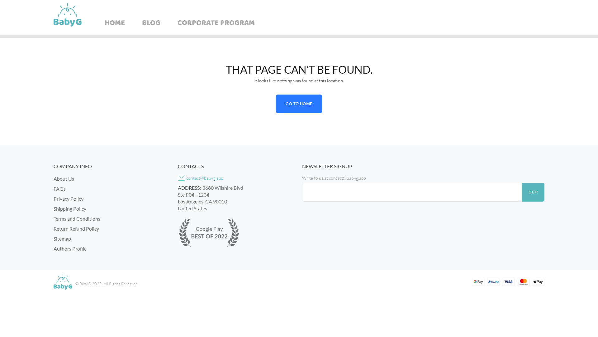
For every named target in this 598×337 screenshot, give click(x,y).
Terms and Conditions (77, 219)
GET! (533, 192)
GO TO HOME (299, 104)
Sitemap (62, 239)
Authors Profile (70, 249)
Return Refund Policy (76, 229)
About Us (64, 179)
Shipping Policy (70, 209)
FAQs (60, 189)
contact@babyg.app (204, 178)
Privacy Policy (68, 199)
